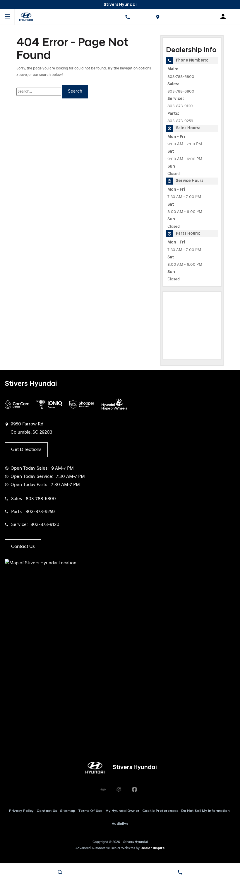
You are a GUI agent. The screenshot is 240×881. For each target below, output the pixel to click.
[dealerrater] (118, 789)
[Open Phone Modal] (127, 17)
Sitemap (67, 811)
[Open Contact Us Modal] (180, 872)
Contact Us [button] (23, 546)
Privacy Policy (21, 811)
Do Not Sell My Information (205, 811)
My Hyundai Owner (122, 811)
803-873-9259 (180, 121)
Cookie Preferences (160, 811)
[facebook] (134, 789)
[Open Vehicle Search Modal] (60, 872)
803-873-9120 (180, 106)
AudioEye (120, 824)
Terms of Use (90, 811)
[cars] (102, 789)
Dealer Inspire (152, 848)
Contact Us (47, 811)
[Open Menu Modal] (7, 17)
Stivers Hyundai (135, 842)
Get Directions (26, 449)
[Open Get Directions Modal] (158, 17)
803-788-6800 (180, 77)
